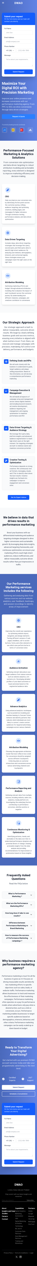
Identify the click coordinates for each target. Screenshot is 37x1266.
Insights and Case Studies (8, 1212)
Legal (31, 1253)
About (4, 1208)
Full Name (7, 28)
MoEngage (31, 1222)
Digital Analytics (20, 1211)
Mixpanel (31, 1216)
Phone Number (9, 46)
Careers (5, 1216)
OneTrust (31, 1224)
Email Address (9, 37)
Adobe (30, 1211)
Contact (5, 1219)
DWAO (18, 3)
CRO (16, 1218)
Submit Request (18, 72)
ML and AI (18, 1229)
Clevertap (31, 1219)
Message (7, 55)
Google (30, 1214)
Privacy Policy (8, 1253)
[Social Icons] (16, 1257)
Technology (19, 1226)
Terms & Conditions (21, 1253)
